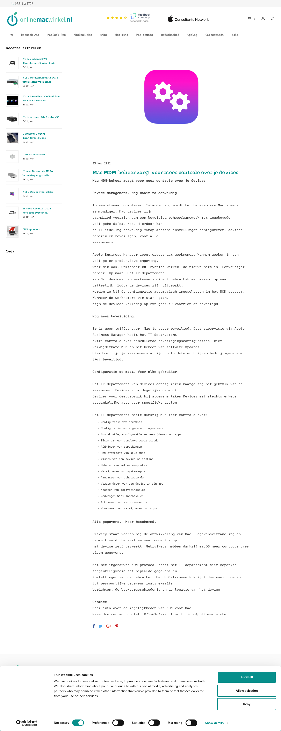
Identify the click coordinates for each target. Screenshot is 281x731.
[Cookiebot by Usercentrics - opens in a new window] (27, 723)
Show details (214, 723)
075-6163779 (24, 3)
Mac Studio (144, 34)
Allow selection (247, 690)
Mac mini (121, 34)
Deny (246, 704)
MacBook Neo (83, 34)
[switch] (118, 722)
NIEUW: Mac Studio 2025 (38, 192)
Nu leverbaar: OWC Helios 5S (41, 117)
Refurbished (170, 34)
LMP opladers (31, 229)
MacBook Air (30, 34)
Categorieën (215, 34)
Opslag (192, 34)
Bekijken (28, 67)
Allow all (246, 677)
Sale (235, 34)
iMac (103, 34)
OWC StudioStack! (34, 154)
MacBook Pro (57, 34)
